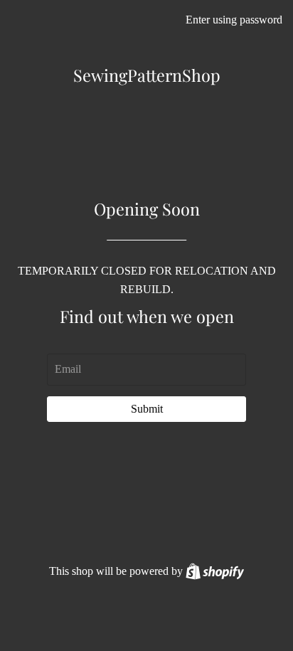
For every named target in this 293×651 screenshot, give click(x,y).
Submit (147, 409)
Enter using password (234, 20)
